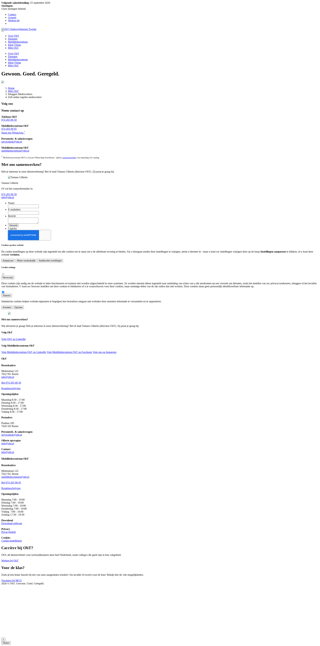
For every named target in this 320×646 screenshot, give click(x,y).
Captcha (12, 228)
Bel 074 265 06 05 (11, 482)
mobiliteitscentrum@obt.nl (15, 150)
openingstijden (69, 157)
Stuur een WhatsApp (13, 132)
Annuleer (7, 307)
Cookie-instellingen (11, 540)
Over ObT (13, 35)
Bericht (12, 216)
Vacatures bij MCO (11, 580)
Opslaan (18, 307)
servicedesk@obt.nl (11, 141)
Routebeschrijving (10, 388)
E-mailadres (14, 209)
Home (11, 88)
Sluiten (6, 643)
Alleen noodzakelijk (26, 260)
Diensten (12, 38)
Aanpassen (8, 260)
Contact (12, 14)
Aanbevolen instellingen (50, 260)
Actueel (12, 17)
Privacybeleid (8, 532)
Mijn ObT (13, 47)
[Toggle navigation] (2, 31)
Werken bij (14, 20)
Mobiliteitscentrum (18, 41)
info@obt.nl (7, 197)
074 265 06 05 (9, 128)
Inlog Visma (14, 44)
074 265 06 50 (9, 119)
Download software (11, 523)
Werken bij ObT (9, 560)
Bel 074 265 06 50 (11, 382)
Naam (11, 203)
